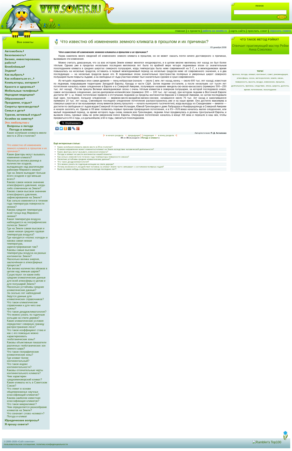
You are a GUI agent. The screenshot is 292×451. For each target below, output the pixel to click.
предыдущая (134, 135)
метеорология (262, 78)
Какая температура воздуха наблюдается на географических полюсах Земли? (26, 222)
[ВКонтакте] (57, 128)
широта (276, 86)
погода (244, 74)
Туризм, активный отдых (22, 114)
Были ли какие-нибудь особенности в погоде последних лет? (86, 169)
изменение (269, 82)
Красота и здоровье (19, 86)
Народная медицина (19, 94)
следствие (260, 86)
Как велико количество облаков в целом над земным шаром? (27, 270)
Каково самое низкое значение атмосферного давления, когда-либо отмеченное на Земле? (26, 185)
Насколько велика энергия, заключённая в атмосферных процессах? (24, 262)
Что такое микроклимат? (22, 404)
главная (180, 30)
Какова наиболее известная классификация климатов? (23, 399)
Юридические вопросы (21, 420)
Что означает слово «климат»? (25, 413)
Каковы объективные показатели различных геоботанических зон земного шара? (26, 345)
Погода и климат (149, 138)
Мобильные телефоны (21, 90)
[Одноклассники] (65, 128)
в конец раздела (166, 135)
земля (273, 78)
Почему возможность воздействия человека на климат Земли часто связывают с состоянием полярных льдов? (110, 167)
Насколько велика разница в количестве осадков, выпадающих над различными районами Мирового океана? (25, 165)
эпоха (268, 86)
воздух (259, 82)
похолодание (270, 89)
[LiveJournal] (74, 128)
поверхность (241, 82)
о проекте (194, 30)
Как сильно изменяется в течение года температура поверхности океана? (93, 157)
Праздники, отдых (17, 102)
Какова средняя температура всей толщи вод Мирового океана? (24, 212)
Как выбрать (14, 74)
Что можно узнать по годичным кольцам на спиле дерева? (85, 164)
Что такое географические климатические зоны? (23, 353)
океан (280, 78)
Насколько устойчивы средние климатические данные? (83, 159)
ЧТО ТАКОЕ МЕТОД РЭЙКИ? (259, 39)
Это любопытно (16, 122)
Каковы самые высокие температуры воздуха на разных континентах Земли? (26, 253)
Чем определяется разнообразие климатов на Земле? (27, 409)
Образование (14, 98)
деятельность (237, 86)
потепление (256, 89)
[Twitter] (61, 128)
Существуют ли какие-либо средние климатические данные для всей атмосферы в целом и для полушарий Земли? (26, 279)
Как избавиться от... (19, 78)
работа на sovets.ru (214, 30)
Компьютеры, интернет (21, 82)
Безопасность (14, 55)
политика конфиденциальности (52, 444)
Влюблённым (14, 66)
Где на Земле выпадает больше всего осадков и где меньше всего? (26, 175)
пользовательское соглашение (19, 444)
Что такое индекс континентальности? (19, 366)
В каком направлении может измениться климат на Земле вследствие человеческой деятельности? (105, 149)
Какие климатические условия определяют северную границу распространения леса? (25, 323)
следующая (148, 135)
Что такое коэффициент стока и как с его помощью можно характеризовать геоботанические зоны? (26, 335)
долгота (285, 86)
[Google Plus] (78, 128)
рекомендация (281, 74)
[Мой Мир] (70, 128)
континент (261, 74)
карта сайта (237, 30)
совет (270, 74)
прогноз (236, 74)
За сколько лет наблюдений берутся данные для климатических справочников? (25, 296)
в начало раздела (114, 135)
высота (251, 82)
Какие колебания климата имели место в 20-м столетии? (85, 147)
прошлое (280, 82)
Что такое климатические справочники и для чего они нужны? (24, 305)
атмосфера (242, 78)
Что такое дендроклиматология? (73, 162)
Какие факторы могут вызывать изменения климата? (82, 152)
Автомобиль (14, 51)
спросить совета (280, 30)
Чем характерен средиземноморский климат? (24, 378)
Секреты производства (21, 106)
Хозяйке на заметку (18, 118)
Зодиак (10, 70)
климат (252, 74)
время (247, 89)
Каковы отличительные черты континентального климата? (25, 372)
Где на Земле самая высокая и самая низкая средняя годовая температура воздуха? (25, 231)
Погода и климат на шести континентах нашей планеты (84, 154)
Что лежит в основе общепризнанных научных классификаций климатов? (23, 391)
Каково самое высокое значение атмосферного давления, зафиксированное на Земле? (26, 194)
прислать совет (257, 30)
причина (249, 86)
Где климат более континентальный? (18, 359)
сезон (251, 78)
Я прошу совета (16, 424)
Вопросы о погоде (20, 126)
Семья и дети (14, 110)
